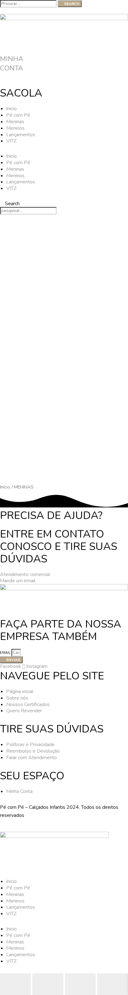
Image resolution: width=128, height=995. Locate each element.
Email (5, 653)
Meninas (15, 121)
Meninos (15, 128)
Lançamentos (20, 134)
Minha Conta (11, 63)
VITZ (11, 140)
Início (5, 487)
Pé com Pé (18, 115)
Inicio (11, 108)
